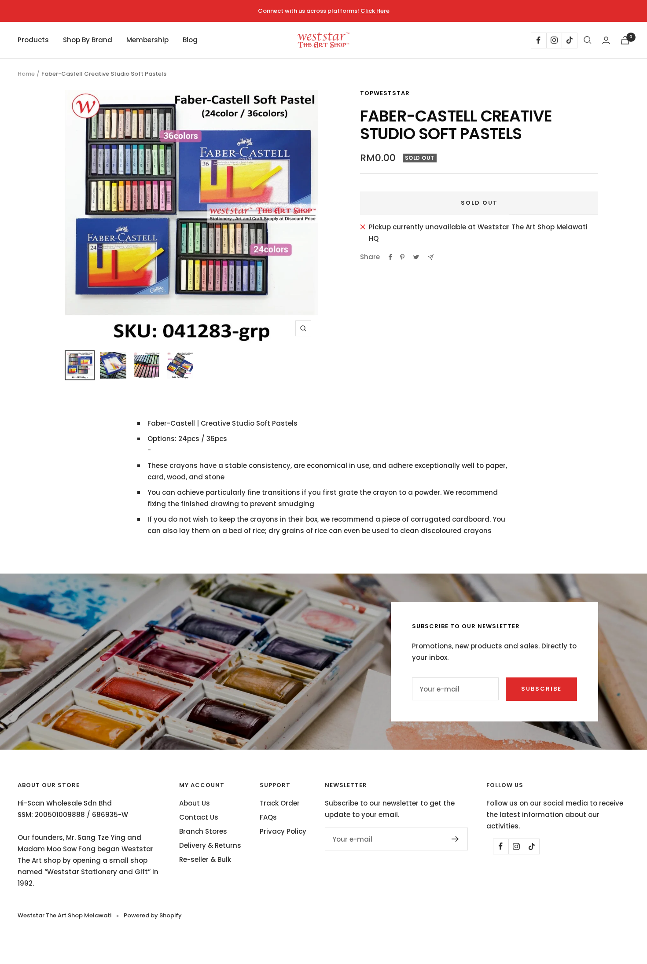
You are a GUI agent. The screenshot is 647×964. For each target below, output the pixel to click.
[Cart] (625, 40)
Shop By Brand (87, 39)
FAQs (268, 817)
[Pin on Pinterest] (402, 257)
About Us (194, 803)
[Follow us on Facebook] (538, 40)
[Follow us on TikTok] (569, 40)
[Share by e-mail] (431, 257)
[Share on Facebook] (390, 257)
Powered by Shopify (153, 915)
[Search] (588, 40)
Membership (147, 39)
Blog (190, 39)
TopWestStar (385, 93)
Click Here (375, 11)
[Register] (455, 839)
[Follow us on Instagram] (554, 40)
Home (26, 74)
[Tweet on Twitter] (416, 257)
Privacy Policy (283, 831)
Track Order (280, 803)
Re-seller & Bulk (205, 859)
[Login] (606, 40)
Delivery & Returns (210, 845)
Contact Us (198, 817)
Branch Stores (203, 831)
